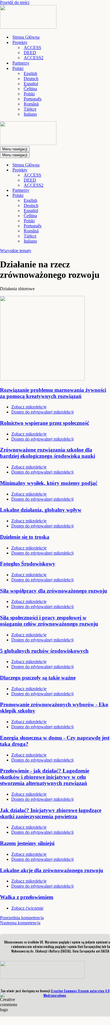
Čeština (30, 88)
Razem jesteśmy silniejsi (27, 843)
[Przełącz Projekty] (98, 170)
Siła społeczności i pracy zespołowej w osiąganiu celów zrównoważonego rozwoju (49, 621)
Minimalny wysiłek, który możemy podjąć (48, 483)
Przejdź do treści (14, 2)
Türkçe (30, 109)
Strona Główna (25, 37)
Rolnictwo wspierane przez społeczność (44, 423)
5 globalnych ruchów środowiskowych (44, 651)
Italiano (30, 114)
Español (31, 83)
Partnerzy (20, 63)
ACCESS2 (33, 57)
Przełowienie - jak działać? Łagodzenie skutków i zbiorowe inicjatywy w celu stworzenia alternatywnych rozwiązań (44, 777)
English (30, 73)
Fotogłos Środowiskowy (27, 564)
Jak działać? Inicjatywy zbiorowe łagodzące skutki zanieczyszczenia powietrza (50, 813)
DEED (30, 52)
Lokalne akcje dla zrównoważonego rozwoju (51, 870)
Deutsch (31, 78)
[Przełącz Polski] (98, 195)
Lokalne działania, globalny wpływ (41, 510)
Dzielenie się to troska (24, 537)
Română (31, 104)
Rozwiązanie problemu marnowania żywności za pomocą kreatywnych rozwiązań (53, 393)
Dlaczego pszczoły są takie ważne (38, 678)
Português (32, 98)
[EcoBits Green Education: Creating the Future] (28, 27)
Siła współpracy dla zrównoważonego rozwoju (53, 591)
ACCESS (32, 47)
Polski (29, 93)
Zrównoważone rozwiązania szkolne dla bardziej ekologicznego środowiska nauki (47, 453)
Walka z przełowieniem (26, 897)
